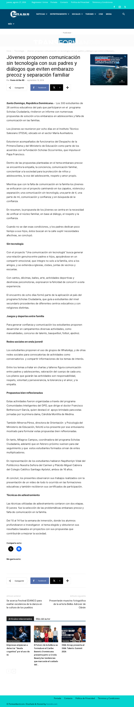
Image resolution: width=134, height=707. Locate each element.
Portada (53, 2)
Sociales (76, 14)
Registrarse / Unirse (40, 2)
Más (10, 24)
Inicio (9, 50)
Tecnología (19, 50)
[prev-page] (9, 671)
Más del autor (43, 619)
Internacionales (14, 641)
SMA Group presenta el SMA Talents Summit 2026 (73, 648)
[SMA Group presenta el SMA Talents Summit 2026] (74, 634)
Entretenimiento (58, 14)
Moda (109, 14)
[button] (123, 14)
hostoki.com (51, 704)
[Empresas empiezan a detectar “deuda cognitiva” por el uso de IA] (19, 634)
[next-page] (14, 671)
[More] (67, 87)
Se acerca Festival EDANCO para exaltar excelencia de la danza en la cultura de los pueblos (24, 604)
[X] (125, 7)
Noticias (40, 14)
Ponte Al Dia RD (17, 80)
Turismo (89, 14)
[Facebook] (114, 7)
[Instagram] (119, 7)
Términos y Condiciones (102, 2)
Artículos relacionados (20, 619)
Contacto (64, 2)
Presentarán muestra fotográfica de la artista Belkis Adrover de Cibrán (67, 604)
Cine (101, 14)
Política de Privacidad (80, 2)
